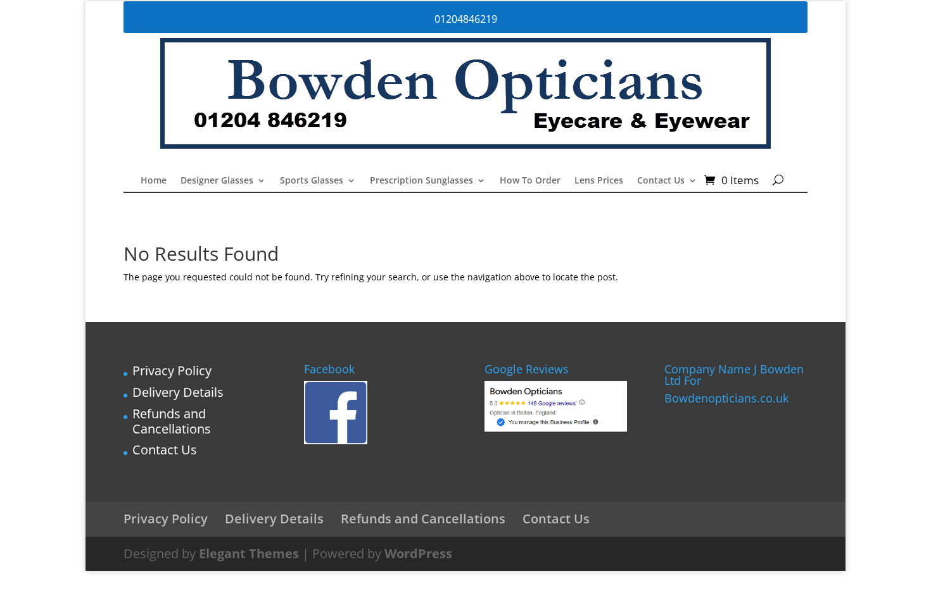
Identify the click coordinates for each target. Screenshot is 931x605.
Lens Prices (598, 181)
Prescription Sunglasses (421, 181)
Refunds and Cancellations (171, 421)
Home (154, 181)
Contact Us (661, 181)
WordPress (418, 553)
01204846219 (465, 19)
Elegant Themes (249, 553)
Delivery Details (178, 392)
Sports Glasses (311, 181)
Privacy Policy (172, 370)
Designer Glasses (216, 181)
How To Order (530, 181)
